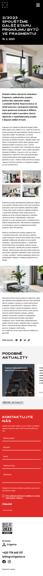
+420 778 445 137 (12, 552)
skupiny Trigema (16, 498)
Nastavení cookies (8, 569)
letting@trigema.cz (13, 556)
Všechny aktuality (12, 402)
